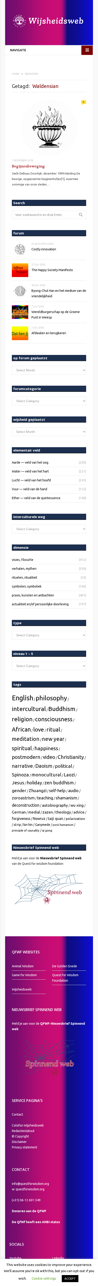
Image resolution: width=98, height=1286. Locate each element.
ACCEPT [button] (70, 1278)
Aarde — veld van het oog (30, 462)
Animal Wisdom (23, 966)
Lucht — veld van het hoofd (31, 480)
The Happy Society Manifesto (52, 270)
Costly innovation (43, 249)
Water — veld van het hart (30, 471)
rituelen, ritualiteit (24, 577)
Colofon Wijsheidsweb (28, 1125)
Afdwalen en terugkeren (48, 333)
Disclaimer (19, 1142)
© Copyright (20, 1136)
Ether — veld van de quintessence (36, 498)
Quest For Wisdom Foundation (65, 977)
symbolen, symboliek (26, 586)
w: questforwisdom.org (28, 1189)
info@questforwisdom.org (30, 1184)
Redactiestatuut (23, 1131)
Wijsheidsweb (22, 989)
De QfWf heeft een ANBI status (36, 1222)
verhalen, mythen (24, 568)
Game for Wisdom (24, 975)
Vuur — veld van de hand (29, 489)
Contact (17, 1114)
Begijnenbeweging (28, 166)
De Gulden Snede (64, 966)
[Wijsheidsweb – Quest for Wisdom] (49, 21)
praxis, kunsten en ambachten (33, 595)
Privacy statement (24, 1147)
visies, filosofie (22, 560)
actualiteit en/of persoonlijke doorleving (40, 604)
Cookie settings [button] (44, 1278)
